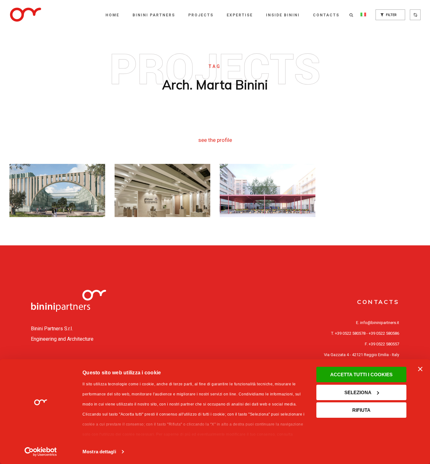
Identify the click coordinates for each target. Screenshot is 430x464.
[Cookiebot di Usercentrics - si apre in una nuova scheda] (40, 451)
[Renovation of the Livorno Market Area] (267, 190)
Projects (200, 15)
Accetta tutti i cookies (361, 374)
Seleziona (357, 392)
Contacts (326, 15)
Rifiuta (361, 410)
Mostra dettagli (99, 451)
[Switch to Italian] (363, 15)
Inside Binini (283, 15)
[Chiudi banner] (420, 369)
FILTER (391, 15)
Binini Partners (154, 15)
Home (112, 15)
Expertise (240, 15)
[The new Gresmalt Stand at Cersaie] (162, 190)
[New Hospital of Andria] (57, 190)
